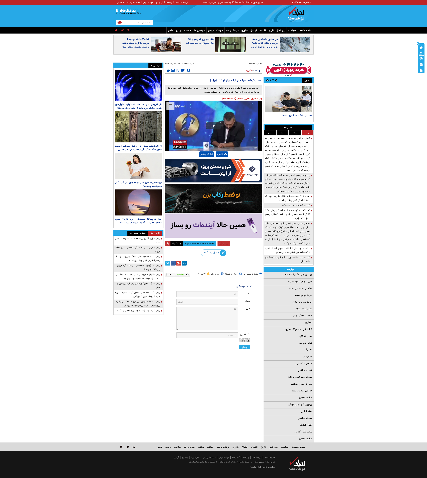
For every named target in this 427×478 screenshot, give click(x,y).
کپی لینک (224, 244)
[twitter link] (121, 446)
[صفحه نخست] (421, 47)
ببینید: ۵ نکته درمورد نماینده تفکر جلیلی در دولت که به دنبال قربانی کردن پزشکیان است (287, 198)
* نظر (248, 309)
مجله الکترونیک (133, 2)
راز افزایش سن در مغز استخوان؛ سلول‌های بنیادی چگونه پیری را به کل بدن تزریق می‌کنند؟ (138, 106)
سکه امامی (306, 411)
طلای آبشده (306, 425)
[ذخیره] (177, 70)
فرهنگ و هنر (232, 30)
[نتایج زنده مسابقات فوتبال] (421, 69)
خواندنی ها (199, 30)
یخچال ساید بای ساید (300, 288)
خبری (249, 70)
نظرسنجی (120, 2)
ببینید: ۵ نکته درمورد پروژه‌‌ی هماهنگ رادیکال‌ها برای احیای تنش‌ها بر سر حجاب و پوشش (137, 303)
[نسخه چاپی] (168, 70)
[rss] (128, 30)
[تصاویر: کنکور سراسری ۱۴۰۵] (288, 99)
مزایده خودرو (305, 398)
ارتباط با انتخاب (181, 2)
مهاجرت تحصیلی (303, 363)
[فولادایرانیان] (213, 170)
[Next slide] (267, 80)
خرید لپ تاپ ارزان (302, 302)
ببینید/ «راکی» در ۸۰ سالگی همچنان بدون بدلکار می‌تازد (137, 249)
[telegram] (122, 30)
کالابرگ (308, 350)
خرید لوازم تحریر (303, 295)
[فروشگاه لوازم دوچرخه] (213, 198)
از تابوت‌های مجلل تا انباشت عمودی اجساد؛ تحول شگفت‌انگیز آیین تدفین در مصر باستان (287, 250)
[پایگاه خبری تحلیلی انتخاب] (299, 15)
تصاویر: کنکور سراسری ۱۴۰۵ (297, 115)
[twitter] (116, 30)
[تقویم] (421, 64)
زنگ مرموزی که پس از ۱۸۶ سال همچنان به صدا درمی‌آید (200, 41)
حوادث (220, 30)
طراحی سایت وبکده (302, 391)
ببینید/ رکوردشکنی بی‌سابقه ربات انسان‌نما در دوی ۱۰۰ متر (137, 240)
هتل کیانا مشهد (304, 309)
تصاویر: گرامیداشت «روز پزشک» (296, 205)
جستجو (185, 457)
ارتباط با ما (256, 457)
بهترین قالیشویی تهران (300, 404)
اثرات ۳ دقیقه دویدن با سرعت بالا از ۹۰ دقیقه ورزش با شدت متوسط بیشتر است (135, 43)
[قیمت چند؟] (421, 52)
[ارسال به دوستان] (173, 70)
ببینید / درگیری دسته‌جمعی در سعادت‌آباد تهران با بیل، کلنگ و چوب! (137, 267)
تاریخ (271, 30)
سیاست (292, 30)
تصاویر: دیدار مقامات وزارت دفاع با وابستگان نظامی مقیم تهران (287, 259)
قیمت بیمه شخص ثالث (300, 377)
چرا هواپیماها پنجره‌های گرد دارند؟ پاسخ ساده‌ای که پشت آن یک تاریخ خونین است (138, 220)
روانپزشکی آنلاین (303, 432)
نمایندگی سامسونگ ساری (298, 329)
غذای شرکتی (305, 336)
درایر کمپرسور (305, 343)
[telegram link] (127, 446)
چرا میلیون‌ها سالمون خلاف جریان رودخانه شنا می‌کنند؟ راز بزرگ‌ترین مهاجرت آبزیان (264, 43)
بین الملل (280, 30)
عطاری (308, 322)
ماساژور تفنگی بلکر (302, 316)
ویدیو (178, 30)
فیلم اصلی (216, 163)
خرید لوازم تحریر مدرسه (300, 281)
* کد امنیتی (245, 334)
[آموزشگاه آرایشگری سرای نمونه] (213, 225)
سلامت (187, 30)
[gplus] (178, 263)
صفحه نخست (305, 30)
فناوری (244, 30)
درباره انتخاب (269, 457)
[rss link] (133, 446)
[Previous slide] (276, 80)
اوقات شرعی (148, 2)
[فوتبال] (421, 58)
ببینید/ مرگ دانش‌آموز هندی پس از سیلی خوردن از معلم (137, 285)
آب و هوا (159, 2)
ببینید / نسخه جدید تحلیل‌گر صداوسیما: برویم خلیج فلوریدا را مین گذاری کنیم (137, 294)
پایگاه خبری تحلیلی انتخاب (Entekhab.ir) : (241, 98)
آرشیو (176, 457)
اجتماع (253, 30)
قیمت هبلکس (305, 370)
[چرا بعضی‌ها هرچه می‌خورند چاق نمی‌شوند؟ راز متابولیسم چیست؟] (138, 166)
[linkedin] (184, 263)
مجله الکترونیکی (209, 457)
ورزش (211, 30)
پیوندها (169, 2)
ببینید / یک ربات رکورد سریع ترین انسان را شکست (138, 310)
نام (249, 293)
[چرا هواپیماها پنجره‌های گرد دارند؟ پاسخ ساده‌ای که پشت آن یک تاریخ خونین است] (138, 202)
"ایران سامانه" (255, 467)
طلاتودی (307, 357)
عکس (170, 30)
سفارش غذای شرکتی (301, 384)
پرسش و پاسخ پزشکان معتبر (297, 275)
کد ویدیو (204, 154)
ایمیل (247, 301)
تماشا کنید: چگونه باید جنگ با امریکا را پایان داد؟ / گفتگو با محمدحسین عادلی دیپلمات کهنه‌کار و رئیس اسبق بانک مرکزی (287, 214)
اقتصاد (263, 30)
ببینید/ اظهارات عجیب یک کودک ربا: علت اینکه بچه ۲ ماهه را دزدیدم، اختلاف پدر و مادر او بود (137, 276)
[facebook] (173, 263)
